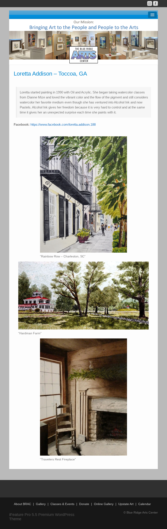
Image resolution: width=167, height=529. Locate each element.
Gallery (41, 504)
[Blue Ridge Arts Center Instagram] (149, 3)
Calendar (144, 504)
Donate (84, 504)
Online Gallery (104, 504)
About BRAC (22, 504)
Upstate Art (126, 504)
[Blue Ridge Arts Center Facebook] (155, 3)
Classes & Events (62, 504)
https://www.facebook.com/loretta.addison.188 (63, 124)
